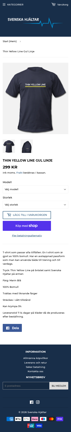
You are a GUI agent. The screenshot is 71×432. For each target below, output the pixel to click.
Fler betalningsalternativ (27, 235)
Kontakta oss (35, 371)
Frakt (19, 172)
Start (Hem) (10, 41)
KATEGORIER (15, 4)
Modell (7, 182)
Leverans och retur (35, 362)
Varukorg (62, 4)
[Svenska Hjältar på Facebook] (31, 402)
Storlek (7, 197)
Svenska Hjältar (36, 412)
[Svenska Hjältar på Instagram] (38, 402)
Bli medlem (59, 385)
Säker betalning (35, 366)
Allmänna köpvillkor (35, 358)
